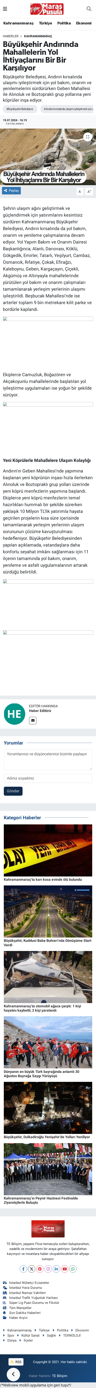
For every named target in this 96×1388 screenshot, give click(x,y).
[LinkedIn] (56, 1269)
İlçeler (28, 1340)
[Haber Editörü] (14, 713)
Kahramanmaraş (18, 23)
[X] (31, 1269)
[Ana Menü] (5, 9)
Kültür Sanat (30, 1335)
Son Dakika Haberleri (25, 1313)
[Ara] (89, 9)
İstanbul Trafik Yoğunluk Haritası (33, 1298)
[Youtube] (64, 1269)
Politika (64, 23)
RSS (18, 1362)
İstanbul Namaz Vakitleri (27, 1293)
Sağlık (51, 1335)
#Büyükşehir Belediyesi (19, 109)
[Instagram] (48, 1269)
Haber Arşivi (18, 1318)
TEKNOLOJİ (72, 1335)
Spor (10, 1335)
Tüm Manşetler (20, 1308)
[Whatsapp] (73, 1269)
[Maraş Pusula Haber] (47, 9)
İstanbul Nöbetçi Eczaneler (29, 1283)
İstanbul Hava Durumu (25, 1288)
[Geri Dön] (13, 1374)
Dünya (12, 1340)
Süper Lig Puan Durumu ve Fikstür (34, 1303)
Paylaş (14, 191)
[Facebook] (23, 1269)
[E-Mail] (32, 720)
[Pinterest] (40, 1269)
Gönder (13, 791)
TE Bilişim (59, 1376)
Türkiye (45, 23)
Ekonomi (84, 23)
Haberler (11, 36)
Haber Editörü (40, 711)
